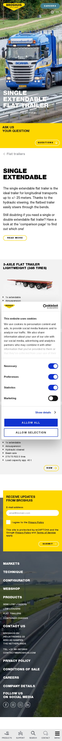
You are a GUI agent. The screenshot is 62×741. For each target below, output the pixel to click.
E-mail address (14, 507)
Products (7, 737)
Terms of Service (46, 532)
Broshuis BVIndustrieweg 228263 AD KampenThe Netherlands (14, 638)
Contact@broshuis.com (19, 652)
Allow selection (31, 432)
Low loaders (11, 608)
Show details (43, 412)
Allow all (31, 422)
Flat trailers (12, 613)
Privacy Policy (36, 522)
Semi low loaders (15, 604)
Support (20, 737)
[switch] (53, 377)
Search (33, 737)
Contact (46, 737)
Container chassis (15, 618)
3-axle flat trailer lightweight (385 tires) (24, 266)
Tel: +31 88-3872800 (15, 649)
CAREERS (50, 6)
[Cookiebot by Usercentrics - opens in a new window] (43, 306)
